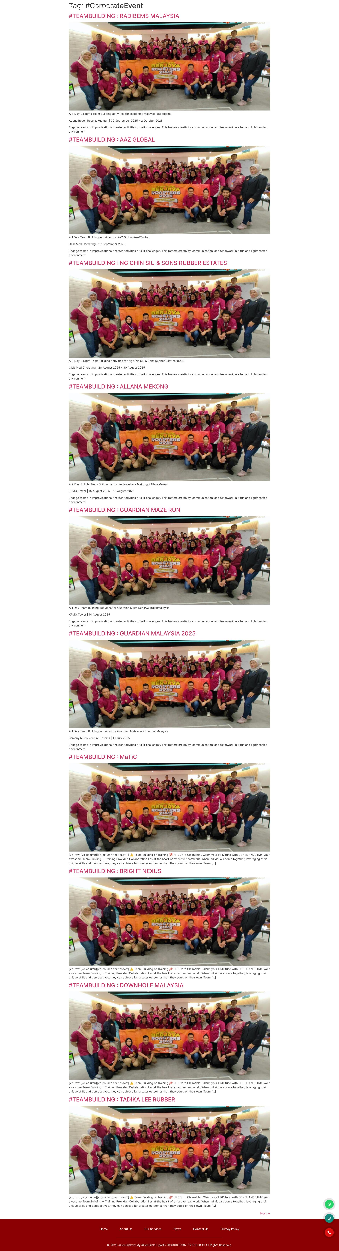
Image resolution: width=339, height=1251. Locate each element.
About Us (147, 8)
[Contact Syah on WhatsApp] (329, 1218)
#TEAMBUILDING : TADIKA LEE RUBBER (122, 1099)
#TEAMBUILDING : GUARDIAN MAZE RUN (124, 509)
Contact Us (228, 8)
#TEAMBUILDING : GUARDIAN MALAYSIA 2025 (132, 633)
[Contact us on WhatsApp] (329, 1204)
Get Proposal (263, 8)
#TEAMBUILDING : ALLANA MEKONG (118, 386)
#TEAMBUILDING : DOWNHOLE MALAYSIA (126, 985)
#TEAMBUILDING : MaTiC (103, 756)
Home (132, 8)
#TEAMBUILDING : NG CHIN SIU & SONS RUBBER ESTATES (148, 262)
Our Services (191, 8)
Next (265, 1213)
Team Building (168, 8)
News (211, 8)
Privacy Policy (230, 1229)
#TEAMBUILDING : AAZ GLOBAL (112, 139)
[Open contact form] (329, 1232)
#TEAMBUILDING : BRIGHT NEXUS (115, 871)
